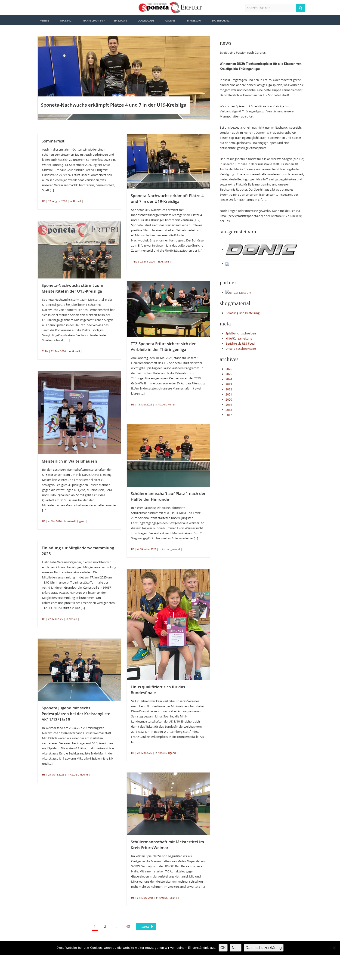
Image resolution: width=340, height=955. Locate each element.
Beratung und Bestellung (243, 313)
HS (43, 201)
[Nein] (334, 948)
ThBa (134, 261)
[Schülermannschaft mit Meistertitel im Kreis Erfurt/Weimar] (168, 804)
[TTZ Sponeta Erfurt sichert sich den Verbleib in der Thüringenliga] (168, 309)
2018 (229, 410)
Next (216, 78)
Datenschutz (220, 20)
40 (128, 926)
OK (223, 948)
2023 (229, 384)
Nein (236, 948)
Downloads (146, 20)
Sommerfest (53, 141)
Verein (44, 20)
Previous (30, 78)
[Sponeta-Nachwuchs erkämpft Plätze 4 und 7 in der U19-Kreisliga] (124, 78)
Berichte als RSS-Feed (240, 343)
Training (65, 20)
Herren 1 (172, 404)
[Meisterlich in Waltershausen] (79, 412)
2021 (229, 394)
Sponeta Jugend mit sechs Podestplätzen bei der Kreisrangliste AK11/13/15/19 (76, 713)
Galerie (170, 20)
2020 (229, 399)
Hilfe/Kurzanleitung (239, 338)
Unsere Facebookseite (241, 348)
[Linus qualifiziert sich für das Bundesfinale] (168, 624)
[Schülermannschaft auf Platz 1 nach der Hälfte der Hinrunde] (168, 455)
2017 (229, 415)
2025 (229, 374)
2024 (229, 379)
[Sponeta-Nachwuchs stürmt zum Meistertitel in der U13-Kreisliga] (79, 250)
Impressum (193, 20)
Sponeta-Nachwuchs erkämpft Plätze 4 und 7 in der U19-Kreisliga (113, 105)
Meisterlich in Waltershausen (69, 461)
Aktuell (77, 201)
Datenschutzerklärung (264, 948)
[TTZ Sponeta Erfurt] (170, 7)
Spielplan (120, 20)
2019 (229, 404)
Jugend (81, 521)
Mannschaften (93, 20)
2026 (229, 369)
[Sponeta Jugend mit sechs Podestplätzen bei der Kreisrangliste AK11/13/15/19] (79, 670)
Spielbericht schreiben (241, 333)
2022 (229, 389)
